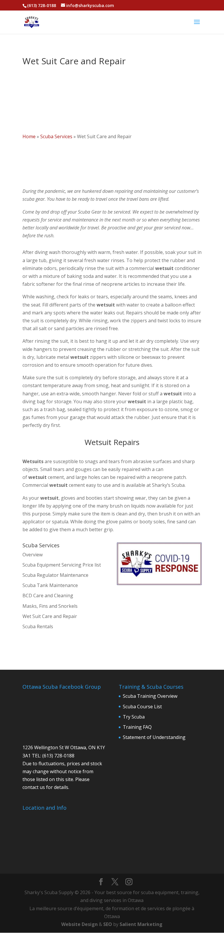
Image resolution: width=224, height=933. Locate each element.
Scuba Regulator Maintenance (55, 575)
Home (29, 136)
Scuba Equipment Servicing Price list (61, 565)
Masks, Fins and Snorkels (50, 606)
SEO (107, 924)
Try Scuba (134, 717)
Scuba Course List (142, 706)
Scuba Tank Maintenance (50, 585)
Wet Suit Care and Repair (49, 616)
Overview (32, 554)
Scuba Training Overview (150, 696)
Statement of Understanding (154, 737)
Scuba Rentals (37, 626)
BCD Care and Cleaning (47, 595)
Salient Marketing (141, 924)
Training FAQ (137, 727)
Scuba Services (56, 136)
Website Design (79, 924)
